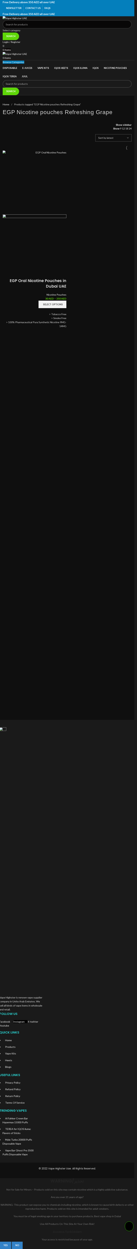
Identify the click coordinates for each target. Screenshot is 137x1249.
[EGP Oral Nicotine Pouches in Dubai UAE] (34, 182)
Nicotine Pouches (56, 294)
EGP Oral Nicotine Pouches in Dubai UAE (38, 283)
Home (6, 104)
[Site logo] (67, 18)
